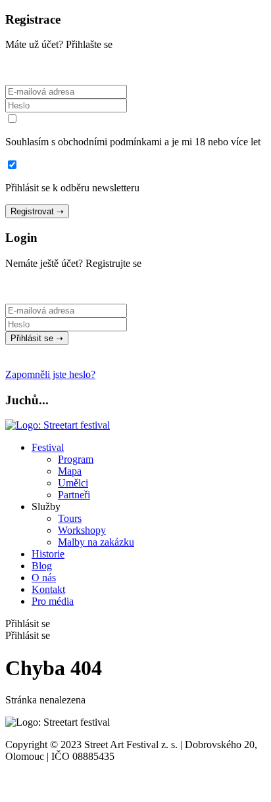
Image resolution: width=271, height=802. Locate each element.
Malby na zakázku (96, 542)
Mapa (70, 471)
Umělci (73, 482)
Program (75, 459)
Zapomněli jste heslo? (50, 374)
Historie (48, 553)
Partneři (74, 494)
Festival (48, 447)
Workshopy (82, 530)
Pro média (53, 601)
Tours (70, 518)
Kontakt (48, 589)
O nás (44, 577)
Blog (42, 565)
